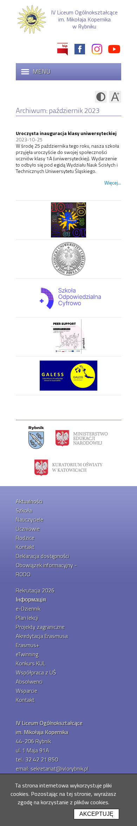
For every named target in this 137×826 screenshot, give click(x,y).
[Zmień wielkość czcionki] (115, 97)
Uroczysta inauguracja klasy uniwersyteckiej (66, 133)
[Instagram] (97, 49)
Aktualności (29, 501)
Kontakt (25, 547)
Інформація (31, 599)
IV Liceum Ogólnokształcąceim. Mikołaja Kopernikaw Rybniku (84, 19)
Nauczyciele (29, 519)
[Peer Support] (68, 336)
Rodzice (25, 537)
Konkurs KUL (30, 663)
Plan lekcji (27, 617)
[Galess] (68, 375)
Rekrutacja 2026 (35, 590)
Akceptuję (96, 814)
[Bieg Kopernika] (68, 220)
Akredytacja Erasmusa (42, 636)
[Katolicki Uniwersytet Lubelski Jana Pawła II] (68, 259)
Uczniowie (28, 528)
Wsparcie (26, 690)
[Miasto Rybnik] (36, 438)
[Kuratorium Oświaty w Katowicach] (68, 467)
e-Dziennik (28, 608)
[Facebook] (80, 49)
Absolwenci (29, 681)
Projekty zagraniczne (40, 627)
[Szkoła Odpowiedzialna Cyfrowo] (68, 297)
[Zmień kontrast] (101, 97)
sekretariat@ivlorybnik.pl (59, 768)
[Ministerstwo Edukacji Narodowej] (82, 438)
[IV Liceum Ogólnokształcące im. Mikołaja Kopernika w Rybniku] (31, 33)
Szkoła (24, 510)
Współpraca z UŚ (36, 672)
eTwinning (27, 654)
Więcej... (112, 182)
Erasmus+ (27, 645)
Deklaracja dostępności (42, 556)
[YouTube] (114, 49)
